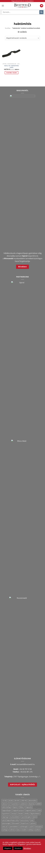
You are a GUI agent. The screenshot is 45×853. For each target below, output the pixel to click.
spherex (33, 823)
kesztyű (14, 813)
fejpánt (15, 807)
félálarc (21, 807)
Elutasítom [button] (18, 848)
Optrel (35, 817)
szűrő (31, 827)
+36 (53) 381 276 (26, 772)
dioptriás (31, 804)
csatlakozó (23, 804)
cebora (4, 804)
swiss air (4, 827)
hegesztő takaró (31, 810)
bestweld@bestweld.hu (26, 764)
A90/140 (23, 800)
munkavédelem (14, 817)
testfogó (4, 830)
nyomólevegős (26, 817)
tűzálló (24, 830)
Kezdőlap (7, 28)
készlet (21, 813)
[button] (3, 5)
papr (32, 820)
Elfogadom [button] (7, 848)
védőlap (30, 830)
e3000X (38, 804)
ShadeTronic (25, 823)
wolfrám (37, 830)
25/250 (10, 800)
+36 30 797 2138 (25, 769)
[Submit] (41, 12)
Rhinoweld (15, 823)
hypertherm (6, 813)
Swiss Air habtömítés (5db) (11, 66)
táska (18, 830)
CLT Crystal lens (13, 804)
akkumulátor (32, 800)
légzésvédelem (35, 813)
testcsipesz (38, 827)
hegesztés (29, 807)
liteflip (27, 813)
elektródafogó (6, 807)
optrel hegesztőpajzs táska (10, 820)
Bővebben (27, 848)
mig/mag (5, 817)
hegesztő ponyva (18, 810)
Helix (39, 810)
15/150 (4, 800)
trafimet (12, 830)
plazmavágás (6, 823)
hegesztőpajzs (6, 810)
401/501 (17, 800)
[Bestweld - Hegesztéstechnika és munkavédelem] (22, 6)
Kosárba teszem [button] (11, 72)
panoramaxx (25, 820)
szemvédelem (13, 827)
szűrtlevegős (24, 827)
